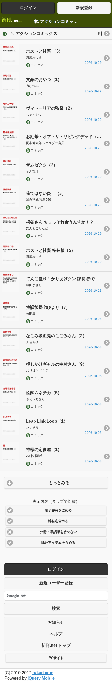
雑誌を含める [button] (58, 521)
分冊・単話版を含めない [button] (58, 532)
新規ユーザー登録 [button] (56, 583)
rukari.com (42, 673)
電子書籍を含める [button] (58, 510)
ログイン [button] (28, 7)
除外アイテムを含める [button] (58, 542)
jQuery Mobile (41, 678)
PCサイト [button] (56, 658)
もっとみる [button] (59, 482)
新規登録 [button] (84, 7)
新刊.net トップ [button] (56, 645)
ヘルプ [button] (56, 634)
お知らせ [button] (56, 622)
